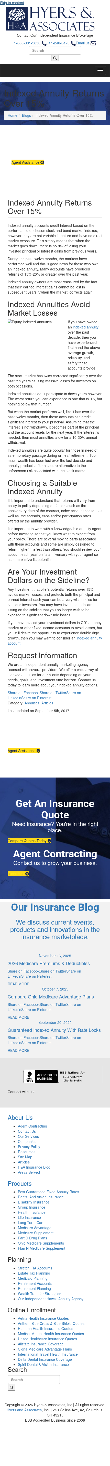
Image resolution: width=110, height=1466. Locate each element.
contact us (16, 873)
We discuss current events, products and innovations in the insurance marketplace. (55, 929)
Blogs (26, 115)
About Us (20, 1117)
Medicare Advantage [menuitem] (34, 1227)
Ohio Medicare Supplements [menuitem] (41, 1243)
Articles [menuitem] (24, 1161)
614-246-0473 (59, 42)
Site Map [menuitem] (25, 1156)
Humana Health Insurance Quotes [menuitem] (45, 1328)
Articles (47, 702)
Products (20, 1183)
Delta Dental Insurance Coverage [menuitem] (45, 1359)
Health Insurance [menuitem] (32, 1212)
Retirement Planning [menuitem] (34, 1288)
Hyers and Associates (24, 1409)
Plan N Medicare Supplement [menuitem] (41, 1248)
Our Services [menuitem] (28, 1136)
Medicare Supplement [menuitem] (35, 1232)
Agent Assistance (26, 162)
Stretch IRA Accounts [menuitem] (35, 1267)
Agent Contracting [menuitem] (32, 1126)
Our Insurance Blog (55, 907)
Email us (83, 42)
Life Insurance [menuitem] (29, 1217)
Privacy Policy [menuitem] (29, 1146)
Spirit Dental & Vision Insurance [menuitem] (43, 1364)
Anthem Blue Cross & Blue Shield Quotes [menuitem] (51, 1323)
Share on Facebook (24, 692)
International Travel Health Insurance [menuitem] (48, 1354)
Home (12, 115)
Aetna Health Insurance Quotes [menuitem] (43, 1318)
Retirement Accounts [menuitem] (35, 1283)
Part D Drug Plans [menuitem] (32, 1237)
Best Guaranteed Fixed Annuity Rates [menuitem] (48, 1191)
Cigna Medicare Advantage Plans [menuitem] (45, 1349)
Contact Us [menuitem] (27, 1131)
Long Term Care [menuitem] (31, 1222)
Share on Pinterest (36, 697)
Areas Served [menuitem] (29, 1172)
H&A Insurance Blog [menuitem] (34, 1167)
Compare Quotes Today (28, 840)
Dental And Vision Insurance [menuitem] (41, 1196)
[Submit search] (55, 58)
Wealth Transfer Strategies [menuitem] (39, 1293)
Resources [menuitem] (26, 1151)
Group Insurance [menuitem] (31, 1207)
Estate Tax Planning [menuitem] (34, 1273)
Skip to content (12, 2)
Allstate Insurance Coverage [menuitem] (41, 1343)
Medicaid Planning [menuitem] (33, 1278)
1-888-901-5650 (27, 42)
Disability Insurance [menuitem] (33, 1202)
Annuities (32, 702)
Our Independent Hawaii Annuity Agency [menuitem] (50, 1298)
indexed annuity (85, 326)
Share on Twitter (53, 692)
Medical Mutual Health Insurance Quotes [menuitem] (51, 1333)
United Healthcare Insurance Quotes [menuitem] (47, 1338)
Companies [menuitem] (27, 1141)
